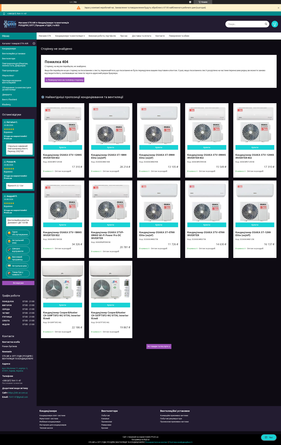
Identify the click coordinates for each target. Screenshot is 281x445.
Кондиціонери (9, 48)
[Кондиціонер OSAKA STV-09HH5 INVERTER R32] (206, 125)
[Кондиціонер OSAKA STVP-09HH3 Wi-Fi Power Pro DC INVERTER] (110, 202)
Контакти (160, 36)
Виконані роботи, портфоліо (102, 36)
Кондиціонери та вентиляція (69, 36)
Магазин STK (45, 36)
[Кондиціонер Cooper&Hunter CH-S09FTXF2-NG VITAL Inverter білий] (62, 282)
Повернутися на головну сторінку (65, 80)
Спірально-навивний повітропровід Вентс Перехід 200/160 (18, 148)
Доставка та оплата (141, 36)
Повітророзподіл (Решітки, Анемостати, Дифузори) (15, 64)
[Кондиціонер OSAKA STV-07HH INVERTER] (206, 202)
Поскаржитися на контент (156, 442)
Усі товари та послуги (158, 346)
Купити (62, 147)
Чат (271, 437)
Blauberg (6, 104)
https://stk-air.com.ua (18, 393)
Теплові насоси (46, 428)
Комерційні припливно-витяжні (174, 415)
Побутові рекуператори (171, 418)
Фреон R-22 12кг (16, 185)
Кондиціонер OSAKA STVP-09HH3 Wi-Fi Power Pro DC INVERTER (107, 235)
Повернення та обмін (179, 36)
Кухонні (104, 428)
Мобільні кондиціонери (50, 422)
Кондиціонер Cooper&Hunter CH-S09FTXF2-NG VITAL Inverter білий (61, 315)
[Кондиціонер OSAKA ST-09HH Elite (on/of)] (158, 125)
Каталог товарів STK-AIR (15, 43)
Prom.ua (154, 437)
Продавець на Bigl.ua (140, 439)
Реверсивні (106, 425)
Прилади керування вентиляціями (11, 81)
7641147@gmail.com (18, 397)
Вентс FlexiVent (9, 99)
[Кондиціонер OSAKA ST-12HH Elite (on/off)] (255, 202)
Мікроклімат (8, 75)
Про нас (124, 36)
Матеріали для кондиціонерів (53, 425)
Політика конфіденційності (180, 442)
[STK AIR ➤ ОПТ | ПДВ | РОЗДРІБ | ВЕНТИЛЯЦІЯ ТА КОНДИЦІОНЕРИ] (10, 24)
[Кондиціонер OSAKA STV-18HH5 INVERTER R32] (62, 202)
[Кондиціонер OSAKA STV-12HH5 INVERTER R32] (62, 125)
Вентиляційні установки (13, 53)
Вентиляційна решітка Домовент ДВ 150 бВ (18, 221)
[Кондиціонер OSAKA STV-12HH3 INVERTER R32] (255, 125)
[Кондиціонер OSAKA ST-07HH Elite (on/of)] (158, 202)
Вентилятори (8, 58)
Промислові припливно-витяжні (174, 422)
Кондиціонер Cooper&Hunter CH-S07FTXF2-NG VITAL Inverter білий (109, 315)
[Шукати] (266, 24)
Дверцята (7, 94)
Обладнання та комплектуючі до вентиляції (16, 88)
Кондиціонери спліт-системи (52, 415)
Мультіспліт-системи (49, 418)
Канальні (105, 418)
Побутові (105, 415)
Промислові (106, 422)
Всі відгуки (18, 283)
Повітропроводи (10, 70)
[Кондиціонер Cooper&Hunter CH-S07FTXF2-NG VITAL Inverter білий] (110, 282)
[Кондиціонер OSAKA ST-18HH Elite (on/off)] (110, 125)
